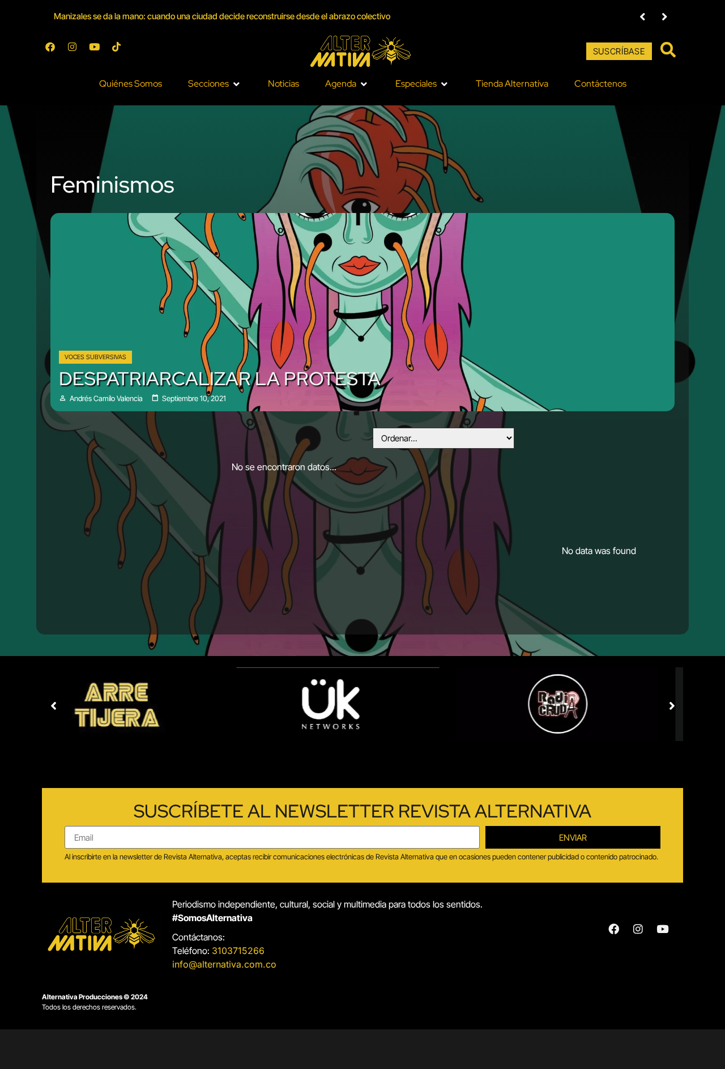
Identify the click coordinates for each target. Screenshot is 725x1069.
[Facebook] (55, 51)
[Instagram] (77, 51)
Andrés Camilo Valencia (106, 398)
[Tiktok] (121, 51)
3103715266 (238, 950)
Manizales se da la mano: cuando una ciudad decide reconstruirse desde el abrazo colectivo (222, 16)
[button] (642, 17)
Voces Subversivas (95, 357)
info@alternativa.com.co (224, 964)
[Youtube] (99, 51)
